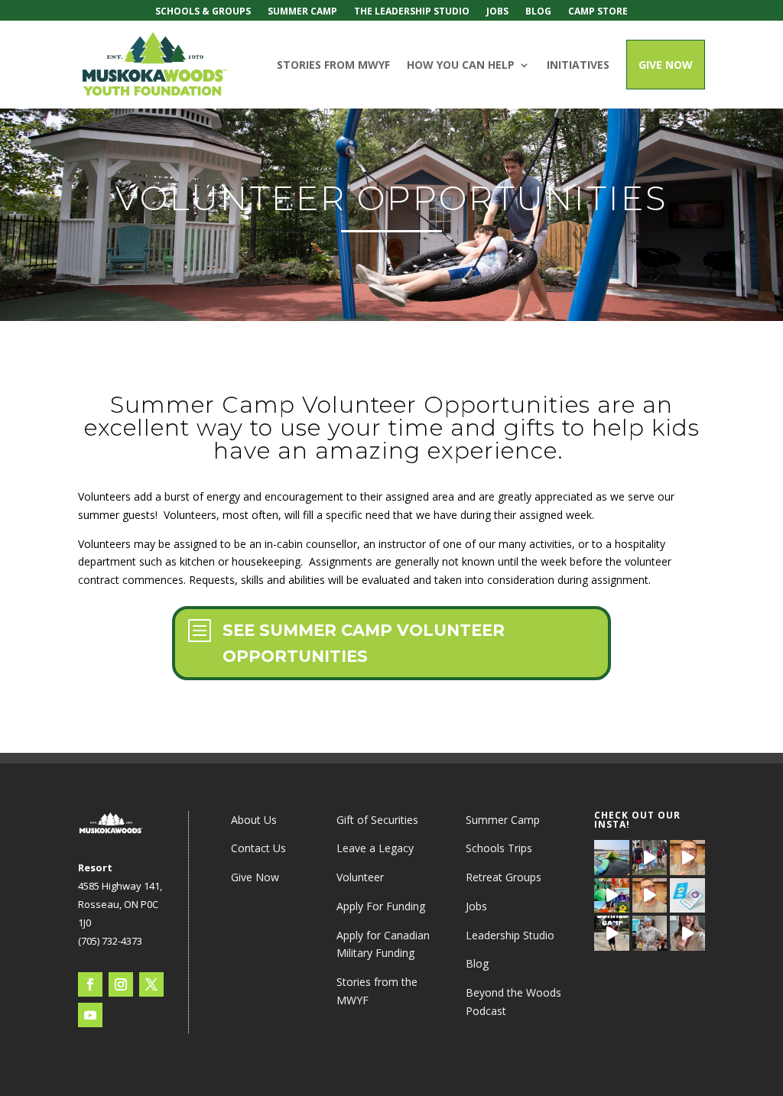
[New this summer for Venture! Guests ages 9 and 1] (687, 895)
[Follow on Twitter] (151, 984)
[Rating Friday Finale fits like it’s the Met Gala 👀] (611, 895)
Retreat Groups (503, 877)
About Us (254, 819)
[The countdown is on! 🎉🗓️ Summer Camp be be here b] (611, 933)
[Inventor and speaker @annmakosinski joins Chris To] (649, 895)
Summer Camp (302, 12)
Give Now (665, 64)
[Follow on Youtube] (90, 1015)
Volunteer (360, 877)
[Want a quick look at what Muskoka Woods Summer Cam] (687, 933)
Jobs (497, 12)
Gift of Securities (377, 819)
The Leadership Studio (411, 12)
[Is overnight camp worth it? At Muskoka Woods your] (649, 857)
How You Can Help (461, 64)
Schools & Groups (203, 12)
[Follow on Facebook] (90, 984)
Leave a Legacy (375, 848)
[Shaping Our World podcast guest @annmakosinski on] (687, 857)
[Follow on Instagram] (121, 984)
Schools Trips (499, 848)
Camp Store (598, 12)
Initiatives (578, 64)
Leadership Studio (510, 935)
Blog (538, 12)
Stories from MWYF (333, 64)
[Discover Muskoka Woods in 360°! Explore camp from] (611, 857)
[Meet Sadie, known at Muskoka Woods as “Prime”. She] (649, 933)
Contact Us (258, 848)
